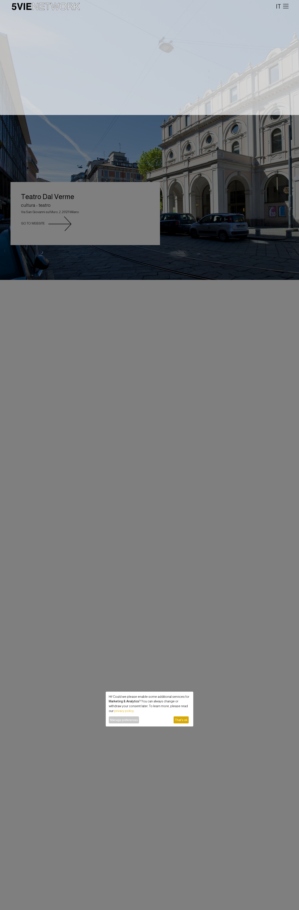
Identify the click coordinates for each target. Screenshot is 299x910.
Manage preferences (124, 720)
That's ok (181, 720)
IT (278, 6)
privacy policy (124, 711)
